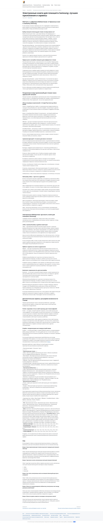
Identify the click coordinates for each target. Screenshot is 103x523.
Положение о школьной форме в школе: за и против (34, 507)
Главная (24, 10)
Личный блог (29, 10)
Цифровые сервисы (54, 517)
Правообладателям (26, 515)
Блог (23, 513)
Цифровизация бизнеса (27, 5)
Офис (52, 5)
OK (74, 521)
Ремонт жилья (57, 5)
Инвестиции (46, 517)
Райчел (48, 341)
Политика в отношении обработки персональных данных (37, 513)
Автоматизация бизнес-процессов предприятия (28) (33, 6)
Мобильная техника (26, 518)
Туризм (61, 517)
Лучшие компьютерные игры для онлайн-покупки (69, 507)
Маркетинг (78, 517)
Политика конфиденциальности (73, 513)
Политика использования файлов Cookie (58, 513)
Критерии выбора (46, 5)
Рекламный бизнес (37, 5)
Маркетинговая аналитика (69, 517)
